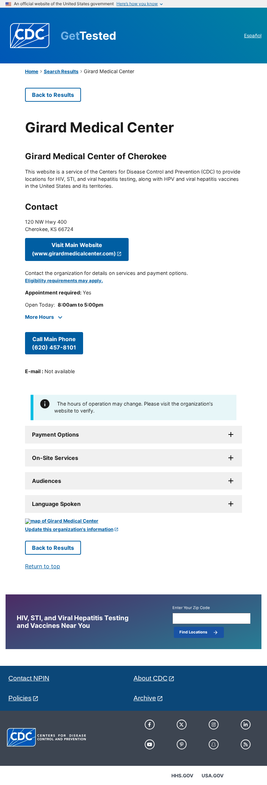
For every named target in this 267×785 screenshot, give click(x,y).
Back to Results (53, 94)
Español (252, 35)
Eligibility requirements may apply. (64, 280)
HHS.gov (182, 775)
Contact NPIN (28, 678)
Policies (20, 698)
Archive (145, 698)
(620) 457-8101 (54, 343)
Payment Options (55, 434)
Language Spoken (56, 503)
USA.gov (213, 775)
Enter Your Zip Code (191, 608)
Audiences (46, 480)
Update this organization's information (69, 529)
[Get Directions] (133, 521)
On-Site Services (55, 457)
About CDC (151, 678)
